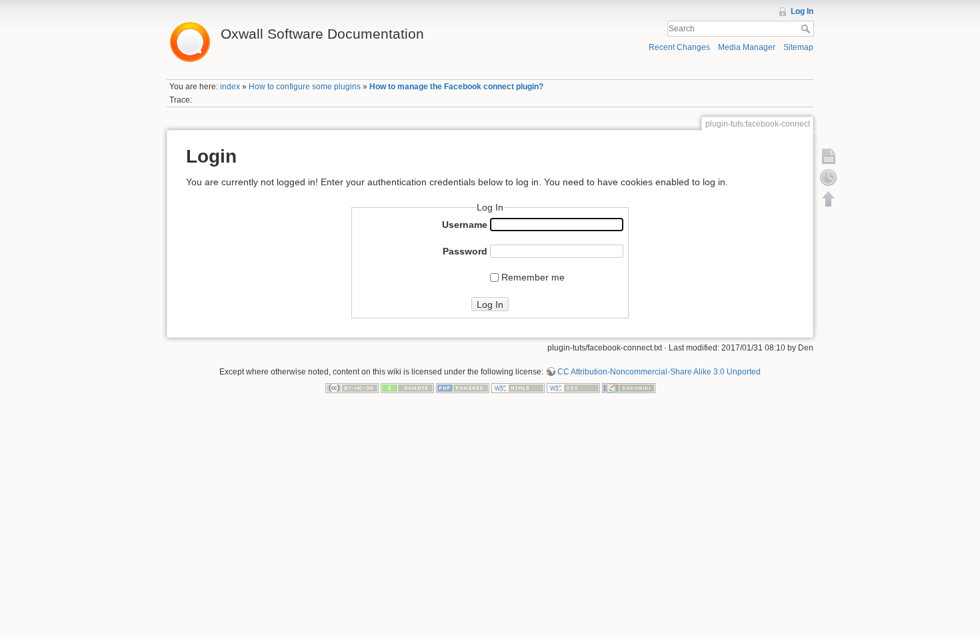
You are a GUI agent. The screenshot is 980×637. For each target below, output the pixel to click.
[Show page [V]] (828, 156)
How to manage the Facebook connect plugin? (456, 86)
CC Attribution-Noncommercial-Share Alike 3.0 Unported (659, 371)
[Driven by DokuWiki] (628, 387)
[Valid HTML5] (518, 387)
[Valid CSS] (573, 387)
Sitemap (798, 47)
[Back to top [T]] (828, 198)
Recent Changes (679, 47)
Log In (802, 11)
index (230, 86)
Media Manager (746, 47)
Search (807, 28)
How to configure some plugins (305, 86)
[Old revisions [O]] (828, 177)
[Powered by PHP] (462, 387)
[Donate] (407, 387)
